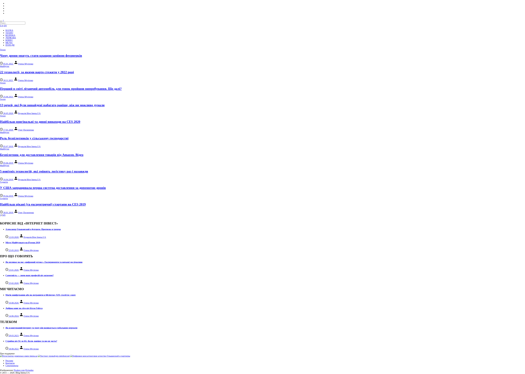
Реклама (9, 360)
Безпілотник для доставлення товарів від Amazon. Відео (41, 155)
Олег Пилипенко (26, 130)
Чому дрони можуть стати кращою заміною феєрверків (41, 55)
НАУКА (9, 30)
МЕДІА (9, 42)
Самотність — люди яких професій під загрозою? (29, 275)
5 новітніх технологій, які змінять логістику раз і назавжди (44, 171)
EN (5, 25)
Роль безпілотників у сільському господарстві (34, 138)
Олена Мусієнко (25, 64)
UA (1, 25)
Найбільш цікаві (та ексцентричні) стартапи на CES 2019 (43, 204)
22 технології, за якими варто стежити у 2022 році (37, 72)
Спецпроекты (11, 365)
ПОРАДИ (9, 45)
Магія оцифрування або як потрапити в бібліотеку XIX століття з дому (40, 295)
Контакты (10, 363)
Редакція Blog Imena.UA (29, 113)
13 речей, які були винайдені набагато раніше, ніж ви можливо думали (52, 105)
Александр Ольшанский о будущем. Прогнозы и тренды (33, 229)
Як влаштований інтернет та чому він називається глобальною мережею (41, 328)
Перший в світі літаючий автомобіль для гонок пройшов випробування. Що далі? (61, 88)
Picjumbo (29, 370)
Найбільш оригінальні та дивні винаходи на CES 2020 (40, 121)
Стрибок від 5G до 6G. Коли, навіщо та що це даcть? (31, 341)
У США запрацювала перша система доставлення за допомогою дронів (53, 188)
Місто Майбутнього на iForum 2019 (22, 242)
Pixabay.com (19, 370)
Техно (3, 50)
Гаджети (4, 182)
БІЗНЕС (9, 40)
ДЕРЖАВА (10, 38)
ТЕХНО (9, 33)
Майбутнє (4, 66)
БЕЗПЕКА (10, 35)
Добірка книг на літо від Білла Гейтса (24, 308)
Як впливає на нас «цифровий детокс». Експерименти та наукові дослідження (43, 262)
